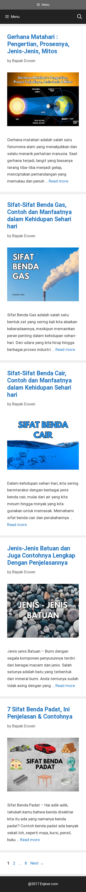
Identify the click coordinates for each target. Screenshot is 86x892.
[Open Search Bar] (79, 17)
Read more (58, 181)
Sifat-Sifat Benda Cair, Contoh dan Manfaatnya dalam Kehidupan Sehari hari (39, 384)
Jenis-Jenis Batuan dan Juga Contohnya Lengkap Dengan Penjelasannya (41, 555)
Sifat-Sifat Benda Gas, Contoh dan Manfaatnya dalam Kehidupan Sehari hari (39, 215)
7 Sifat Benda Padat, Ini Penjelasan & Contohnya (39, 713)
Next (37, 863)
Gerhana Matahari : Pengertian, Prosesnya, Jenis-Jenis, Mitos (38, 44)
